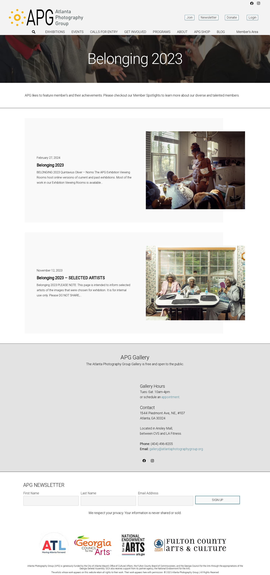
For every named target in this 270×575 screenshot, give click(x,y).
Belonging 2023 (50, 165)
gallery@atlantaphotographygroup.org (176, 449)
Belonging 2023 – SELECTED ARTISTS (71, 278)
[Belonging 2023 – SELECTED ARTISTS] (195, 283)
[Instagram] (258, 3)
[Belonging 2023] (195, 170)
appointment (170, 397)
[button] (33, 31)
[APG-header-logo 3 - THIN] (46, 17)
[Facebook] (252, 3)
